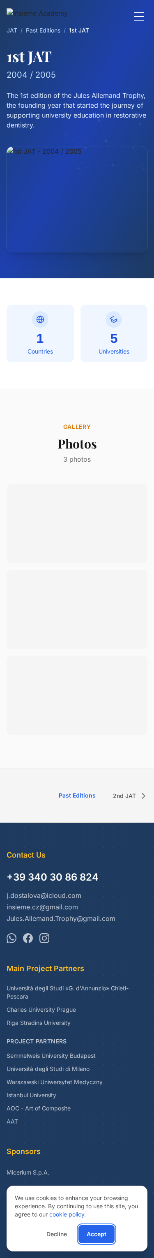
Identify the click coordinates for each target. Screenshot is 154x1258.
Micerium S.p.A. (28, 1172)
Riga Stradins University (39, 1022)
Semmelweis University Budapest (51, 1055)
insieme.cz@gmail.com (42, 907)
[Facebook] (28, 938)
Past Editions (77, 795)
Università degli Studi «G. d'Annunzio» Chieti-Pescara (68, 992)
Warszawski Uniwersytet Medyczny (55, 1081)
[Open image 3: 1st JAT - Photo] (77, 695)
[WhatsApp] (11, 938)
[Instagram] (44, 938)
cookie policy (66, 1214)
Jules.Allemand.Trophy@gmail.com (61, 918)
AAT (12, 1121)
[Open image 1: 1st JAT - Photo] (77, 523)
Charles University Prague (41, 1009)
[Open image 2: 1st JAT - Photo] (77, 609)
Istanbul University (31, 1095)
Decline (56, 1233)
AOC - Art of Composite (39, 1108)
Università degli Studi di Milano (48, 1068)
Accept (96, 1233)
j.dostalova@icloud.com (44, 895)
